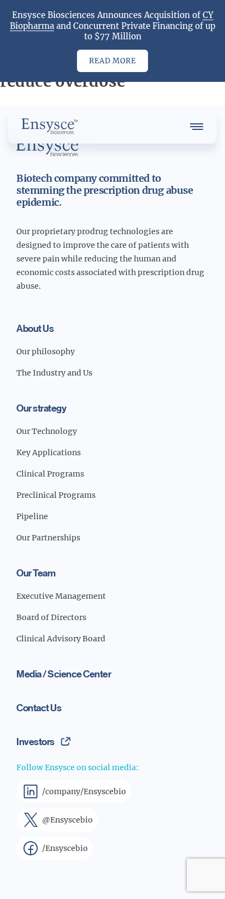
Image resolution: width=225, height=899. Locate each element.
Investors (35, 741)
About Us (35, 328)
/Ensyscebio (65, 848)
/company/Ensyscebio (84, 791)
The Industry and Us (54, 373)
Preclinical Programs (56, 495)
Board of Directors (51, 617)
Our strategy (41, 407)
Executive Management (61, 596)
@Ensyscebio (67, 820)
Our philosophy (45, 351)
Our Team (35, 572)
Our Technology (46, 431)
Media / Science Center (63, 673)
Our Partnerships (48, 538)
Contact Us (38, 707)
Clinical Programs (50, 474)
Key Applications (48, 452)
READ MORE (112, 61)
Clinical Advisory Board (60, 639)
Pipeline (32, 516)
